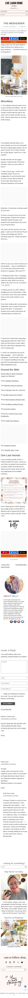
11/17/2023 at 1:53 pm (10, 796)
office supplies (5, 355)
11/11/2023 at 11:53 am (9, 719)
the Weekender (14, 559)
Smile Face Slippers (12, 421)
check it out (9, 348)
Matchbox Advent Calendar (13, 385)
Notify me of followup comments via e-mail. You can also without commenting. (13, 696)
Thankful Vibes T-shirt (11, 450)
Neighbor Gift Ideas (12, 381)
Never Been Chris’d (14, 148)
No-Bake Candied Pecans (14, 404)
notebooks (4, 357)
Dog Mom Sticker (10, 409)
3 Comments (22, 26)
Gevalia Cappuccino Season (12, 395)
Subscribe (4, 11)
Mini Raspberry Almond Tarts (15, 399)
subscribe (20, 696)
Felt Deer (9, 390)
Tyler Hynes (9, 152)
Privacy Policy (21, 993)
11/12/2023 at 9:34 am (8, 764)
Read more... (18, 618)
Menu (15, 6)
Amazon (12, 271)
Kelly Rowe (7, 793)
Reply (3, 735)
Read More (22, 913)
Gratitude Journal (10, 445)
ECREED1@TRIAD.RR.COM (10, 728)
